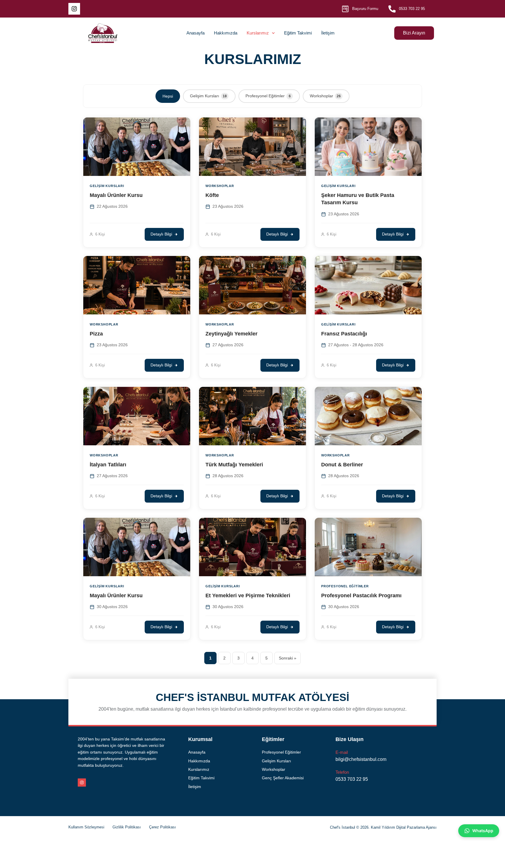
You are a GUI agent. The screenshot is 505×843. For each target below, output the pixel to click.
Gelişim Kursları (208, 96)
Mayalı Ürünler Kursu (116, 195)
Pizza (96, 334)
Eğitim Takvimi (298, 32)
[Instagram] (74, 9)
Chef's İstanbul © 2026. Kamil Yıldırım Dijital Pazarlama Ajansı (383, 827)
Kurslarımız (258, 32)
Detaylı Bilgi (161, 234)
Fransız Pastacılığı (344, 334)
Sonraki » (287, 658)
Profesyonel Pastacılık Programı (361, 595)
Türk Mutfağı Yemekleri (234, 465)
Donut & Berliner (342, 465)
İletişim (328, 32)
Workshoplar (325, 96)
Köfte (212, 195)
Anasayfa (195, 32)
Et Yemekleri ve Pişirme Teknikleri (247, 595)
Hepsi (167, 96)
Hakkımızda (225, 32)
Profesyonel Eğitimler (268, 96)
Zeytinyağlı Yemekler (231, 334)
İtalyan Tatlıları (108, 465)
